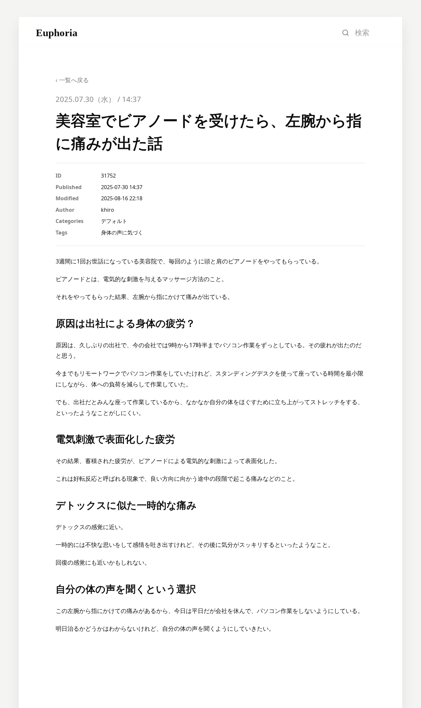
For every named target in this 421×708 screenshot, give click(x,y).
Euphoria (57, 33)
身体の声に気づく (122, 232)
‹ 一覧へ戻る (72, 80)
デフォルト (114, 221)
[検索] (345, 32)
